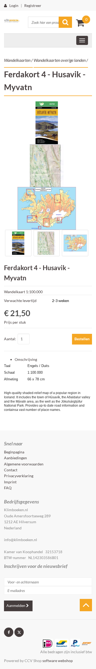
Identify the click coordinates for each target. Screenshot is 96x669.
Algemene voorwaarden (23, 464)
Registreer (32, 5)
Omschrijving (26, 359)
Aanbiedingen (15, 458)
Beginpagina (14, 452)
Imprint (10, 482)
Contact (10, 470)
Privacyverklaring (18, 475)
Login (12, 5)
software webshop (57, 660)
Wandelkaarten (17, 60)
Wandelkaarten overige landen (60, 60)
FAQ (7, 487)
